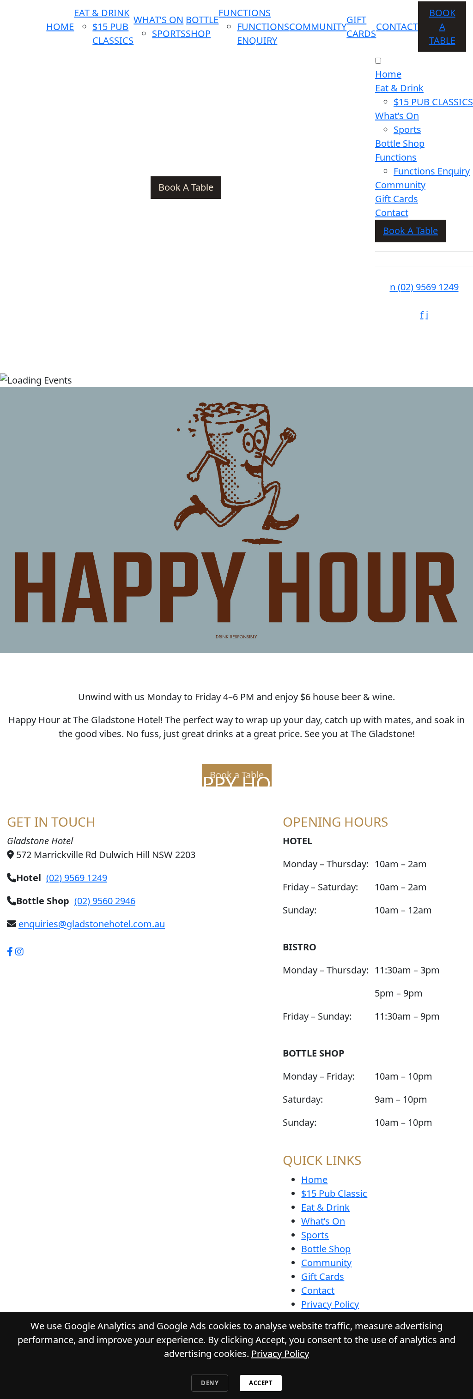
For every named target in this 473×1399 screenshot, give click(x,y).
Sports (169, 33)
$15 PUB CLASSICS (433, 102)
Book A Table (442, 26)
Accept (261, 1383)
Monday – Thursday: (326, 970)
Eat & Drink (101, 12)
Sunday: (299, 1122)
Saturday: (303, 1099)
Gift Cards (396, 198)
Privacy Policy (330, 1304)
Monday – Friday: (319, 1076)
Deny (209, 1383)
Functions (244, 12)
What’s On (158, 19)
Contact (397, 26)
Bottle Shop (399, 143)
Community (317, 26)
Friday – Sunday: (317, 1016)
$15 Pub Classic (334, 1193)
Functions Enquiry (432, 171)
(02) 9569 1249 (424, 287)
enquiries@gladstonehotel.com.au (91, 924)
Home (60, 26)
